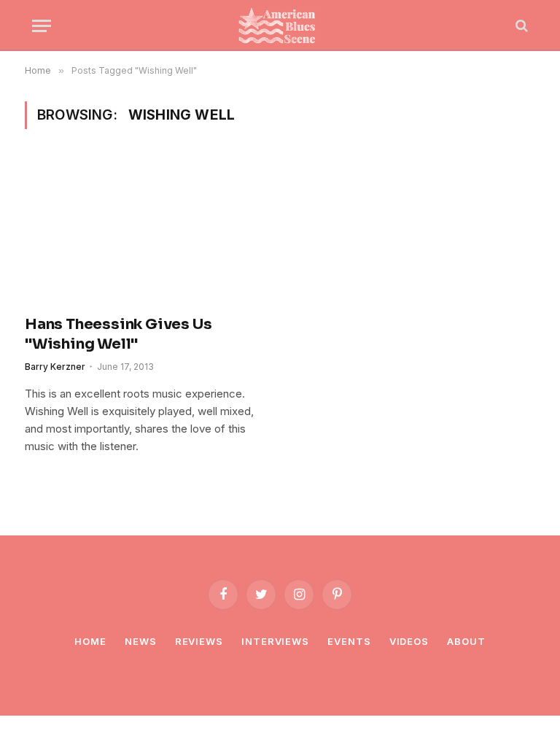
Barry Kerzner (55, 366)
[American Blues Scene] (280, 25)
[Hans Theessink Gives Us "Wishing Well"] (146, 230)
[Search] (520, 25)
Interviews (275, 641)
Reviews (199, 641)
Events (348, 641)
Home (90, 641)
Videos (409, 641)
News (141, 641)
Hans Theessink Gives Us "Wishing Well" (118, 334)
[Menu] (41, 25)
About (466, 641)
